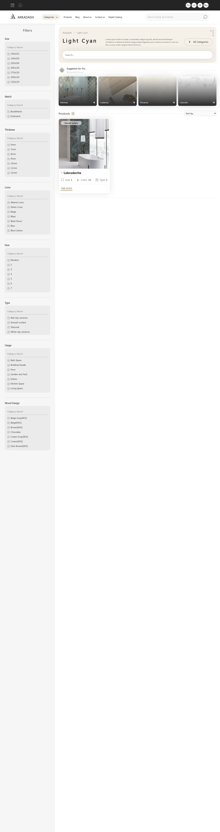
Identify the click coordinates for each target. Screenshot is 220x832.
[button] (71, 123)
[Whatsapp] (20, 5)
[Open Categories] (57, 17)
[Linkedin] (12, 5)
